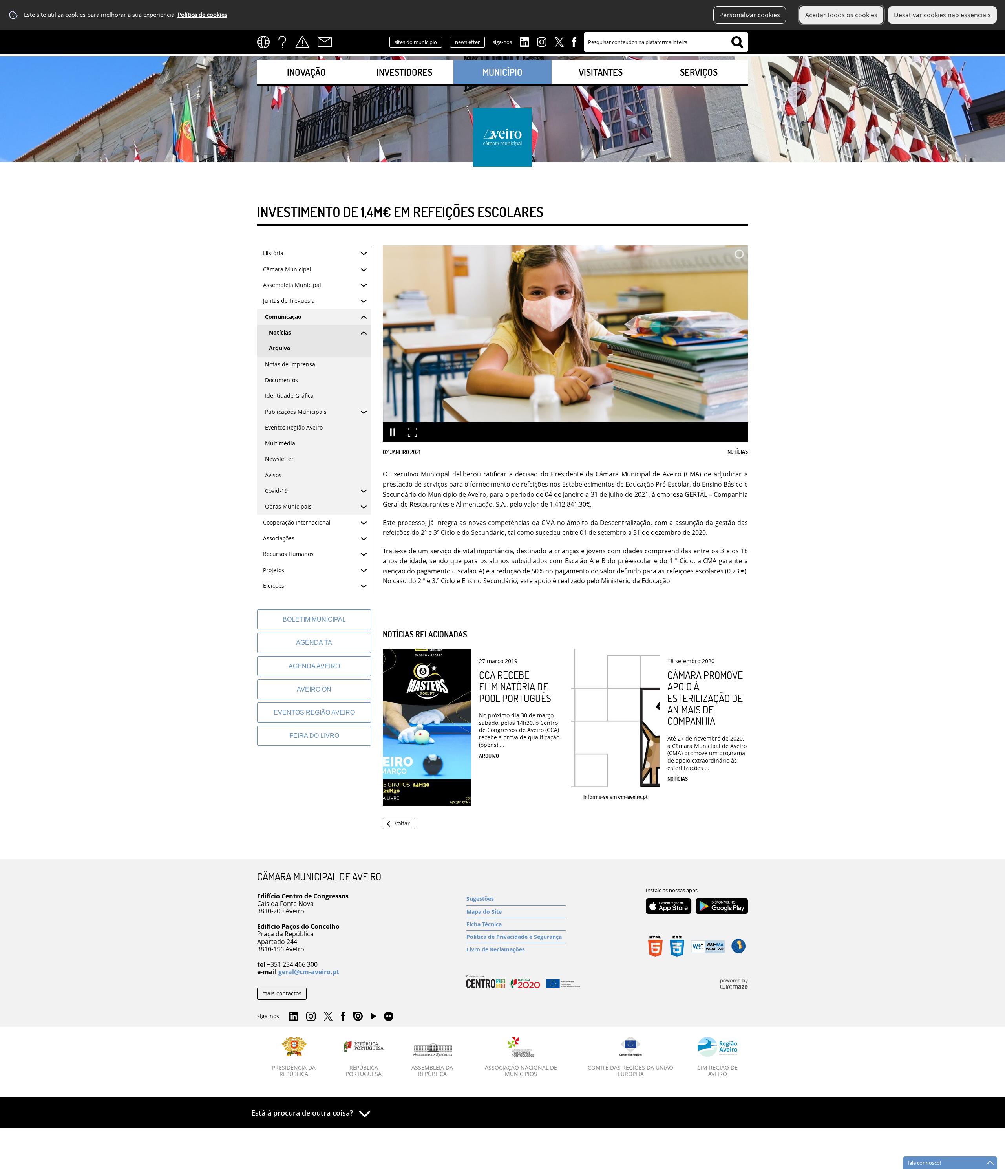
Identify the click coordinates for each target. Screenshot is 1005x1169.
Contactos (325, 42)
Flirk (388, 1017)
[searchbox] (666, 42)
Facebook (574, 41)
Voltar (402, 823)
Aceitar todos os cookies (841, 15)
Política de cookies (202, 15)
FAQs (282, 42)
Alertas (302, 42)
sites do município (416, 42)
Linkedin (524, 41)
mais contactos (282, 993)
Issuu (358, 1017)
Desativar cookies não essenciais (942, 15)
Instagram (541, 41)
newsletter (467, 42)
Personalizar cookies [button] (749, 15)
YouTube (373, 1018)
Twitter (559, 41)
